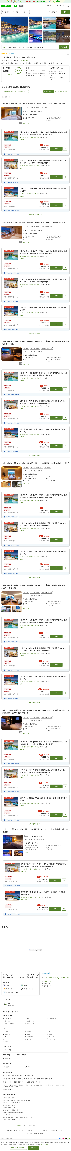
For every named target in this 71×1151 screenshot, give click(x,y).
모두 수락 (33, 1147)
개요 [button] (4, 47)
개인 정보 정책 (44, 1144)
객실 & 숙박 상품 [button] (12, 47)
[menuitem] (50, 5)
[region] (35, 1145)
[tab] (48, 91)
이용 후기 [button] (21, 47)
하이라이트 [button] (29, 47)
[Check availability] (65, 149)
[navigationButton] (41, 1057)
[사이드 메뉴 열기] (68, 5)
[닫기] (68, 1143)
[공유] (68, 53)
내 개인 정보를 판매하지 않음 (18, 1147)
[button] (9, 5)
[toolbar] (33, 12)
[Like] (64, 53)
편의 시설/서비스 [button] (38, 47)
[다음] (67, 1076)
